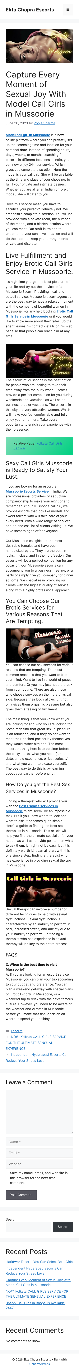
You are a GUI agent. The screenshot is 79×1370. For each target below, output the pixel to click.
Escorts (16, 1031)
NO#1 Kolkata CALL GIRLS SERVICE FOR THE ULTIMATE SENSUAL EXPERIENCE (36, 1043)
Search (11, 1219)
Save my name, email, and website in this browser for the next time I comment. (39, 1178)
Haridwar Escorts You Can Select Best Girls (39, 1262)
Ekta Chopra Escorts (30, 10)
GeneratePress (39, 1364)
